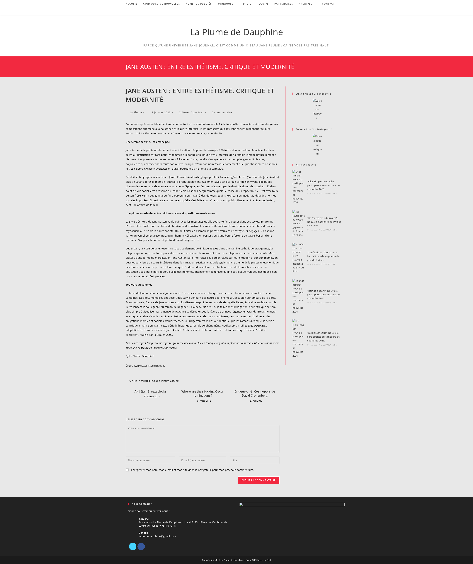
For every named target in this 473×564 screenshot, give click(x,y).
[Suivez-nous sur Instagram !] (317, 145)
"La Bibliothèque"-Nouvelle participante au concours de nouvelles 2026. (323, 336)
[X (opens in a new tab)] (320, 11)
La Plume (136, 112)
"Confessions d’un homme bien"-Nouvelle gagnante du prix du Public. (323, 256)
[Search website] (343, 11)
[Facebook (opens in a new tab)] (325, 11)
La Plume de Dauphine (236, 32)
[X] (132, 546)
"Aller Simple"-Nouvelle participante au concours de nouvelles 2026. (323, 185)
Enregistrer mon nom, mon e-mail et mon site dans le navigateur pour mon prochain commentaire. (192, 470)
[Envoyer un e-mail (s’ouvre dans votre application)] (335, 11)
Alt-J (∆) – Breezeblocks (150, 391)
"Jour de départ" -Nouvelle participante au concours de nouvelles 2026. (323, 294)
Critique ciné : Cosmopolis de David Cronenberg (254, 393)
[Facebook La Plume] (317, 109)
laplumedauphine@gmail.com (157, 536)
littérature (158, 365)
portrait (198, 112)
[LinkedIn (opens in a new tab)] (330, 11)
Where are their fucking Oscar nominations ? (202, 393)
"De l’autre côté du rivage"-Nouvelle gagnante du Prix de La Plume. (324, 221)
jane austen (144, 365)
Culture (184, 112)
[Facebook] (141, 546)
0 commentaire (222, 112)
